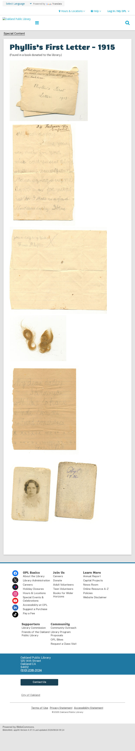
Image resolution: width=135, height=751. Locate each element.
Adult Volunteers (63, 584)
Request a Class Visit (63, 643)
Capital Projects (93, 580)
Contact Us (39, 682)
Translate (57, 3)
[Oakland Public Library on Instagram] (15, 594)
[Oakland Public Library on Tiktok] (15, 614)
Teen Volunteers (63, 588)
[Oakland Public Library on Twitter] (15, 580)
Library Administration (36, 580)
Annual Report (92, 576)
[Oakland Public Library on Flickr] (15, 587)
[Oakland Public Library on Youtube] (15, 601)
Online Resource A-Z (96, 588)
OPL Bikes (57, 639)
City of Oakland (30, 694)
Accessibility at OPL (35, 604)
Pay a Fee (29, 613)
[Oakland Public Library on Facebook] (15, 573)
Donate (57, 580)
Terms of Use (39, 707)
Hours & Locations (34, 593)
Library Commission (34, 627)
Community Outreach (63, 627)
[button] (71, 11)
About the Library (33, 576)
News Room (90, 584)
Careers (28, 584)
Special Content (14, 33)
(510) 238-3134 (31, 670)
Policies (88, 593)
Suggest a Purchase (35, 609)
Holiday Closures (33, 588)
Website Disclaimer (95, 597)
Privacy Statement (61, 707)
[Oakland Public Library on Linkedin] (15, 608)
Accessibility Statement (88, 707)
